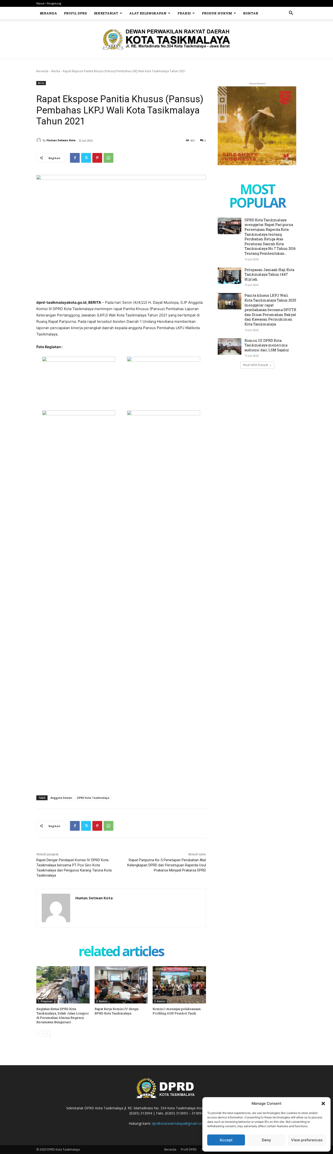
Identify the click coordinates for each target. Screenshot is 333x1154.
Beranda (48, 13)
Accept (226, 1140)
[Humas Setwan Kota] (39, 140)
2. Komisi (101, 1001)
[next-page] (47, 1034)
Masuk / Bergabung (48, 3)
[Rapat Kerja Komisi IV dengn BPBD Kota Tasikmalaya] (121, 984)
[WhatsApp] (108, 158)
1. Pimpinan (45, 1001)
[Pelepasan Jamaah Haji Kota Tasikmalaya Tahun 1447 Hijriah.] (229, 275)
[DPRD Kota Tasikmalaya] (166, 39)
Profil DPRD (75, 13)
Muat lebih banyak (255, 365)
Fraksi (184, 13)
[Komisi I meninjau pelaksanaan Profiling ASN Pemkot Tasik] (179, 984)
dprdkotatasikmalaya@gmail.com (178, 1123)
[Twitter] (86, 158)
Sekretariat (106, 13)
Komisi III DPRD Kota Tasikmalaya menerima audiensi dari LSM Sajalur (267, 345)
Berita (55, 71)
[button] (323, 1103)
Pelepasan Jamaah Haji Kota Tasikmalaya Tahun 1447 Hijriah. (269, 274)
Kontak (250, 13)
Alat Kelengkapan (147, 13)
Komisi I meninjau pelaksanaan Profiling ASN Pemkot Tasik (177, 1011)
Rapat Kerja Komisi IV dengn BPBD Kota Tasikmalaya (116, 1011)
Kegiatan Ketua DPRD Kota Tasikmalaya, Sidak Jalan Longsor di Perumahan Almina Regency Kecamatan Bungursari (62, 1015)
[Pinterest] (97, 158)
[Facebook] (75, 158)
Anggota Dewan (61, 798)
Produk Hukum (217, 13)
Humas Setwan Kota (61, 140)
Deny (266, 1140)
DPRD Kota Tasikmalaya (93, 798)
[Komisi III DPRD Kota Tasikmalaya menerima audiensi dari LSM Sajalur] (229, 346)
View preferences (307, 1140)
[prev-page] (39, 1034)
